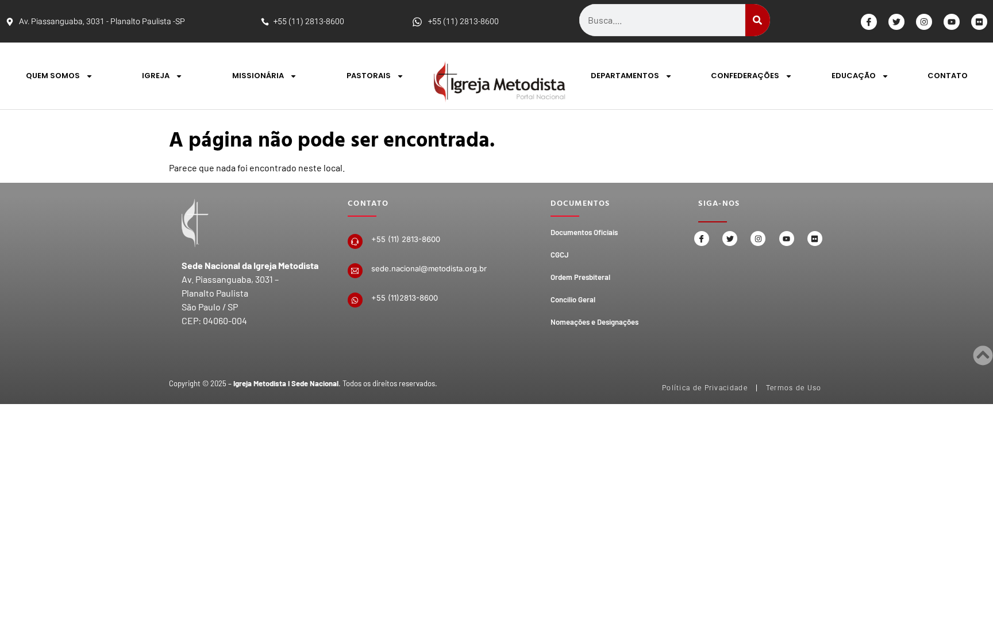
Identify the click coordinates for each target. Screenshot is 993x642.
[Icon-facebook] (869, 22)
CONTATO (947, 75)
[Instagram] (924, 22)
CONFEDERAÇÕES (745, 75)
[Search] (757, 20)
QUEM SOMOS (53, 75)
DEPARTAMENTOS (625, 75)
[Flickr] (979, 22)
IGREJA (156, 75)
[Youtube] (952, 22)
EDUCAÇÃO (854, 75)
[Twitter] (896, 22)
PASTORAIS (369, 75)
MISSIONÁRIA (258, 75)
